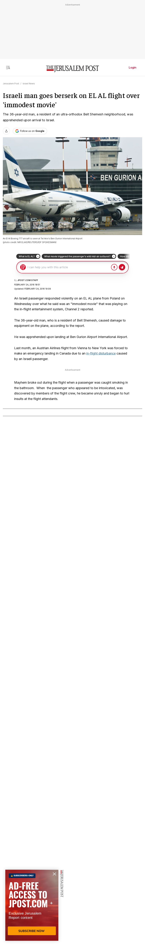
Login (132, 67)
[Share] (6, 131)
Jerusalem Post (11, 83)
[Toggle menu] (8, 67)
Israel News (29, 83)
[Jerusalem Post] (72, 69)
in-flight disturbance (101, 353)
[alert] (31, 905)
